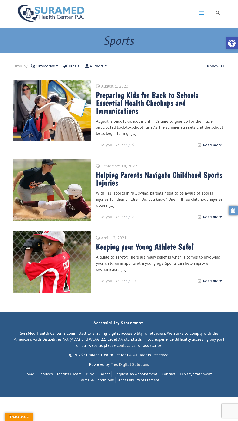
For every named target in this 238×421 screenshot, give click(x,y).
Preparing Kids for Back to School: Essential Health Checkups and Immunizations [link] (147, 102)
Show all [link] (217, 66)
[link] (232, 43)
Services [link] (45, 374)
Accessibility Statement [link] (138, 380)
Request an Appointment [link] (136, 374)
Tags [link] (72, 66)
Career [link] (104, 374)
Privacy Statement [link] (196, 374)
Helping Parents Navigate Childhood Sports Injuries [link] (159, 178)
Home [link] (28, 374)
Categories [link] (45, 66)
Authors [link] (97, 66)
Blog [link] (90, 374)
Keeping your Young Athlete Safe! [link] (145, 246)
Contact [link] (168, 374)
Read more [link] (212, 145)
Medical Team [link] (69, 374)
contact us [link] (126, 345)
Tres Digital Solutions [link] (129, 364)
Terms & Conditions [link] (96, 380)
